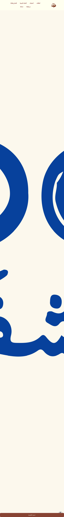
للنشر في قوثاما (14, 3)
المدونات (31, 3)
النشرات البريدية (23, 3)
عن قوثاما (28, 7)
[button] (32, 515)
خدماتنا (21, 7)
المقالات (38, 3)
